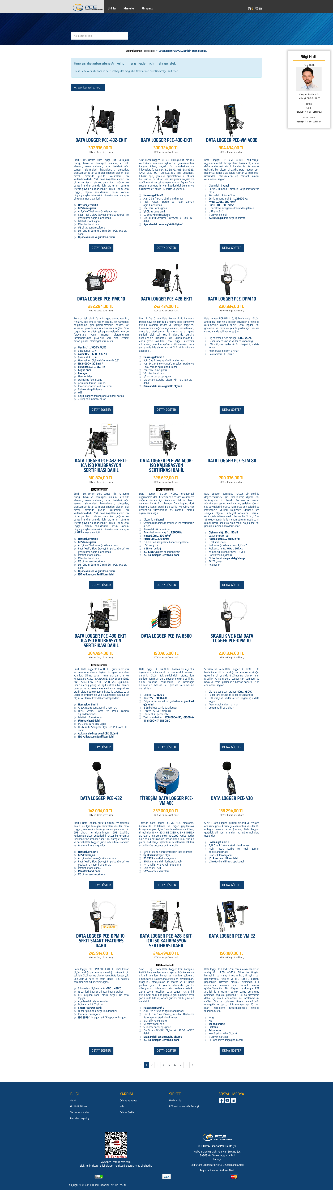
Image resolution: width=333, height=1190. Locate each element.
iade (122, 1106)
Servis (73, 1100)
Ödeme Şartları (127, 1112)
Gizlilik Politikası (78, 1106)
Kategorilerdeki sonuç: (87, 88)
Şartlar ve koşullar (79, 1112)
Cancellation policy (79, 1118)
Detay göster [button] (101, 247)
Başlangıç (149, 51)
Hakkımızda (175, 1100)
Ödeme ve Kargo (128, 1100)
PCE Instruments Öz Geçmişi (184, 1106)
